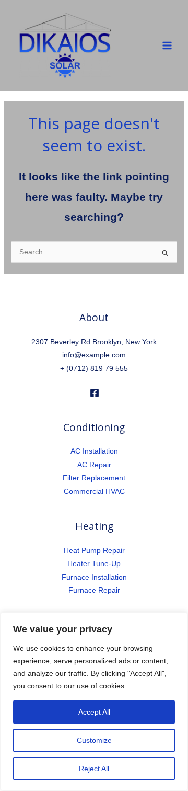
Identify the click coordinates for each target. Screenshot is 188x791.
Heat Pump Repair (94, 551)
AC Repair (94, 465)
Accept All (94, 712)
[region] (94, 701)
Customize (94, 740)
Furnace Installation (94, 577)
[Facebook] (94, 393)
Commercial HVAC (94, 491)
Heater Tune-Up (94, 564)
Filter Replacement (94, 478)
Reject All (94, 768)
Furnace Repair (94, 590)
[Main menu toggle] (167, 45)
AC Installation (94, 451)
